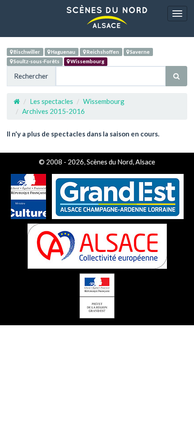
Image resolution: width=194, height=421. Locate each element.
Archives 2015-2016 (53, 111)
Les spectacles (51, 101)
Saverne (139, 52)
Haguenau (62, 52)
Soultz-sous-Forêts (36, 61)
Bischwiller (26, 52)
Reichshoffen (102, 52)
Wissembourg (86, 61)
